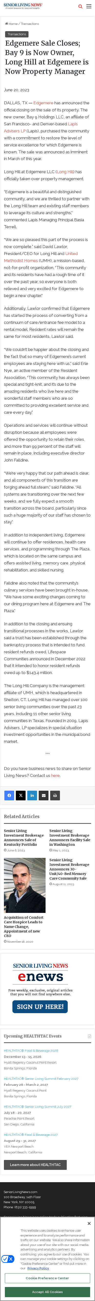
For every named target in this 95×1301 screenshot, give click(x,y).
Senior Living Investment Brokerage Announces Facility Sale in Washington (69, 838)
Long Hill (65, 171)
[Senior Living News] (23, 6)
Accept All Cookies (47, 1292)
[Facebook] (9, 795)
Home (13, 24)
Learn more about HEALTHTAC (35, 1165)
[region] (47, 1259)
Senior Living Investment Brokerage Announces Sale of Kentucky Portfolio (24, 838)
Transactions (30, 24)
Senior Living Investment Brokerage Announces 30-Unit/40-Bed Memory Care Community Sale (69, 869)
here (55, 775)
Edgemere (43, 102)
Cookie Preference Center (47, 1278)
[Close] (89, 1223)
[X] (21, 795)
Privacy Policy (38, 1268)
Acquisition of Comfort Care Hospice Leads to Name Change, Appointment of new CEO (24, 926)
